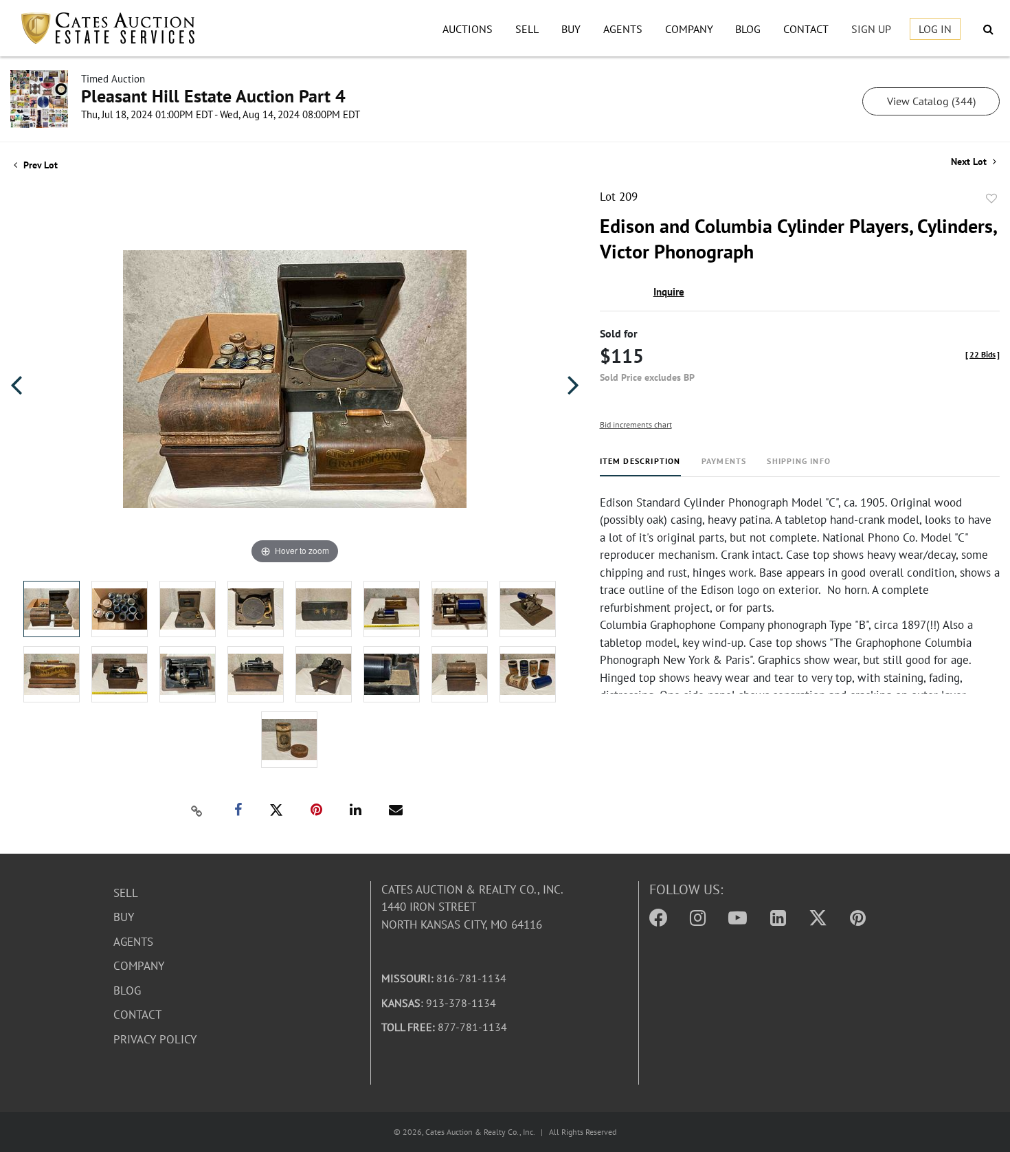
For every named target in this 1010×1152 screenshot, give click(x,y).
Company (689, 29)
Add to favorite (991, 198)
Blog (748, 29)
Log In (935, 29)
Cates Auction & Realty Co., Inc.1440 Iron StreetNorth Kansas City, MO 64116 (472, 907)
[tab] (640, 466)
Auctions (467, 29)
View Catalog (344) (931, 101)
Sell (527, 29)
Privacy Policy (155, 1039)
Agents (622, 29)
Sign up (871, 29)
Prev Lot (39, 165)
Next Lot (970, 162)
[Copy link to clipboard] (196, 810)
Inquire (668, 291)
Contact (806, 29)
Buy (571, 29)
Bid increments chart (636, 424)
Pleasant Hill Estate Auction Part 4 (213, 96)
